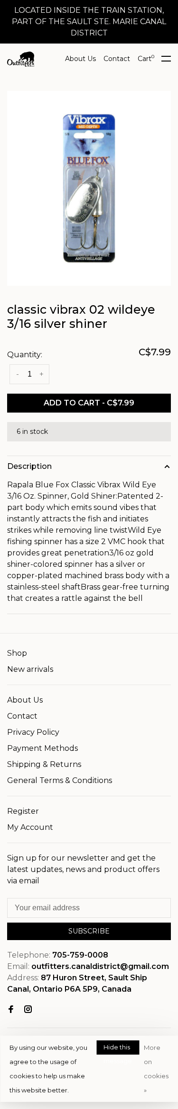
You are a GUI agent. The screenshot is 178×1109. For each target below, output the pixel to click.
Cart (146, 58)
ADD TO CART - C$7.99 (89, 402)
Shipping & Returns (44, 764)
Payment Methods (42, 748)
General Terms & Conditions (59, 780)
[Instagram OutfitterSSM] (28, 1009)
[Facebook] (11, 1009)
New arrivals (30, 669)
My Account (30, 827)
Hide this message (117, 1049)
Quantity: (24, 354)
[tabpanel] (89, 188)
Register (23, 811)
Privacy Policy (33, 732)
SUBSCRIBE (89, 931)
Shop (17, 653)
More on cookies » (156, 1069)
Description (29, 466)
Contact (116, 58)
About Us (80, 58)
